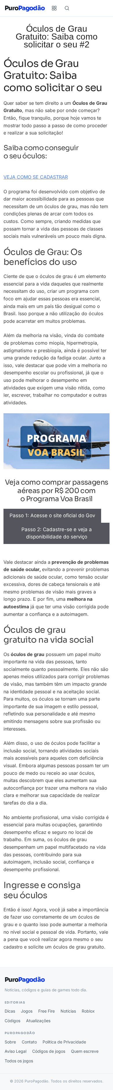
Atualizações (38, 1020)
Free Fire (46, 1011)
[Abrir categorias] (54, 8)
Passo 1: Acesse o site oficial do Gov (52, 515)
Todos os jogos (19, 1060)
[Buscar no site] (66, 8)
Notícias (68, 1011)
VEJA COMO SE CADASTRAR (35, 177)
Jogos (26, 1011)
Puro (25, 8)
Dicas (10, 1011)
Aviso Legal (15, 1051)
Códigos (12, 1020)
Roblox (88, 1011)
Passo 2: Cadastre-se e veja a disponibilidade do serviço (56, 533)
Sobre (10, 1041)
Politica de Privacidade (64, 1041)
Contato (29, 1041)
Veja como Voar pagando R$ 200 (39, 547)
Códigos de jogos (48, 1051)
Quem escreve (85, 1051)
